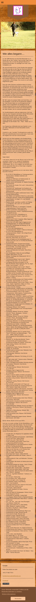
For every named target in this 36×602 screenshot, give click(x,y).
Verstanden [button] (18, 598)
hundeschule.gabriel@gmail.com (12, 576)
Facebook (5, 580)
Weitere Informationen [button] (9, 594)
